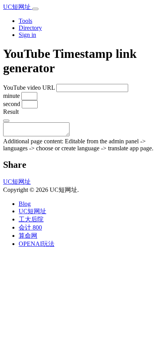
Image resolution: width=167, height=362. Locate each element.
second (11, 104)
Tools (25, 20)
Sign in (27, 34)
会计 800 (30, 227)
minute (11, 95)
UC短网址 (17, 6)
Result (11, 111)
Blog (25, 203)
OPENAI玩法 (36, 243)
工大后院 (31, 219)
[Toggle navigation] (35, 9)
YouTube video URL (29, 87)
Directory (30, 27)
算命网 (28, 235)
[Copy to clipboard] (6, 121)
